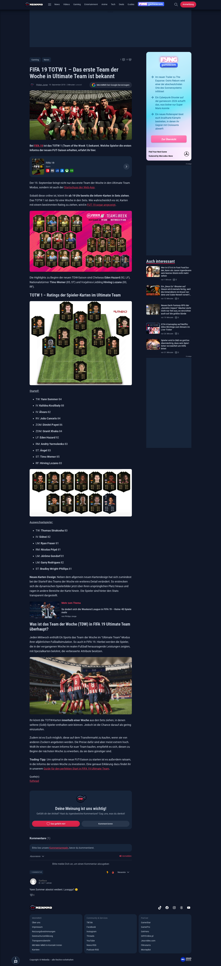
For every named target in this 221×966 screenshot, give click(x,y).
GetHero (145, 931)
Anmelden (127, 856)
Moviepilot (146, 949)
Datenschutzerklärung (42, 936)
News (57, 4)
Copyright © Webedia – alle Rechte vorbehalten (52, 959)
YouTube (91, 940)
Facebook (91, 927)
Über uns (36, 922)
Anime (104, 4)
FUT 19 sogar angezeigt (101, 204)
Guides (131, 4)
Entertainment (91, 4)
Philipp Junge (42, 85)
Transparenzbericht (41, 940)
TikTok (90, 922)
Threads (90, 936)
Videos (66, 4)
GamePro (145, 927)
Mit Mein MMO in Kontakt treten (47, 945)
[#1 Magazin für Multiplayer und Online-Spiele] (36, 4)
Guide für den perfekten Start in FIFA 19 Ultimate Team (76, 768)
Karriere (35, 949)
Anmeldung (188, 4)
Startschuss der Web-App (79, 187)
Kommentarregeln (58, 847)
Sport (48, 167)
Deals (121, 4)
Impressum (37, 927)
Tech (113, 4)
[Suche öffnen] (176, 5)
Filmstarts (146, 945)
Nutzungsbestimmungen (43, 931)
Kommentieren (105, 824)
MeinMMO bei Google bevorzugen (113, 85)
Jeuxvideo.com (148, 940)
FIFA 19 (38, 145)
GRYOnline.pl (147, 936)
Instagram (92, 931)
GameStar (145, 922)
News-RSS (91, 945)
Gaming (77, 4)
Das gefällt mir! (58, 824)
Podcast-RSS (93, 949)
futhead (34, 780)
